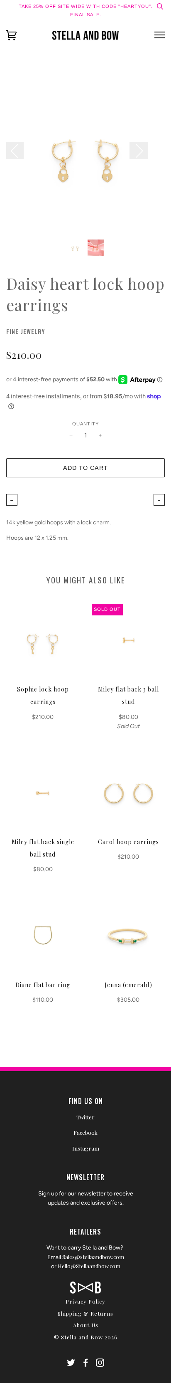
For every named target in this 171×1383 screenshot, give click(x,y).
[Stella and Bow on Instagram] (100, 1363)
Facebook (85, 1132)
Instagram (85, 1148)
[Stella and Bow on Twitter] (71, 1363)
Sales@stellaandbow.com (93, 1256)
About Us (85, 1325)
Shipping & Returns (85, 1313)
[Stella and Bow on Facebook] (85, 1363)
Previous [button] (19, 150)
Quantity (85, 423)
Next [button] (139, 150)
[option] (85, 153)
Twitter (85, 1117)
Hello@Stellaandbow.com (89, 1265)
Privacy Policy (85, 1301)
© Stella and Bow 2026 (85, 1337)
